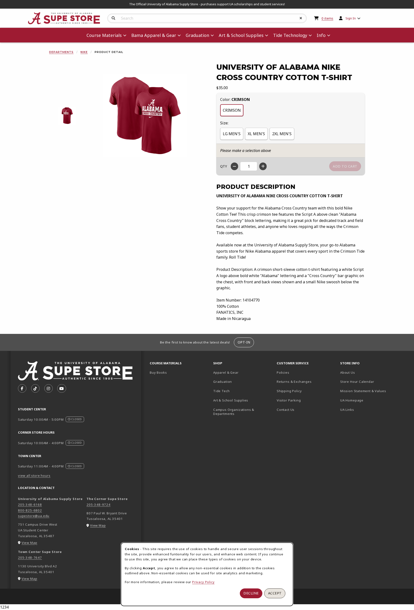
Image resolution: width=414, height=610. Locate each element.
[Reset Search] (301, 18)
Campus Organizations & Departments (240, 411)
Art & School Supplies (230, 400)
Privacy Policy (203, 582)
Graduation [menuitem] (197, 35)
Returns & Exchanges (294, 381)
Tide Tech (221, 391)
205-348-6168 (30, 504)
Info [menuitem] (321, 35)
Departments (61, 52)
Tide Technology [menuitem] (290, 35)
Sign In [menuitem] (350, 18)
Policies (283, 372)
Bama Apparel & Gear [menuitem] (153, 35)
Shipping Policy (289, 391)
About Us (347, 372)
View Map (29, 542)
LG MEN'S (232, 133)
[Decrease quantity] (234, 166)
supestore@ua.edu (33, 516)
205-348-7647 (30, 557)
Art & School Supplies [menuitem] (241, 35)
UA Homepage (368, 400)
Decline (251, 593)
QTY (223, 166)
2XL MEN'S (282, 133)
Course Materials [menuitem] (104, 35)
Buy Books (158, 372)
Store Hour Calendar (370, 381)
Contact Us (285, 409)
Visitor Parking (289, 400)
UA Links (347, 409)
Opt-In (244, 342)
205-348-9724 (98, 504)
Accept (275, 593)
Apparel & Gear (226, 372)
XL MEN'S (256, 133)
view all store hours (34, 475)
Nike (84, 52)
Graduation (222, 381)
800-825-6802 (30, 510)
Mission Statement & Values (363, 391)
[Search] (113, 18)
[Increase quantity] (263, 166)
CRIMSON (232, 110)
